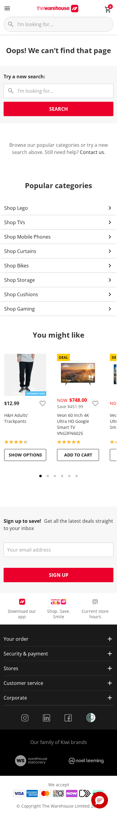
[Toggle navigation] (7, 8)
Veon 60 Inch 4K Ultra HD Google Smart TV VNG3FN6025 (73, 424)
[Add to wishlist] (42, 403)
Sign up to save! (22, 521)
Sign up (58, 575)
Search (58, 109)
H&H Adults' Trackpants (16, 418)
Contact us (92, 152)
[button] (99, 800)
